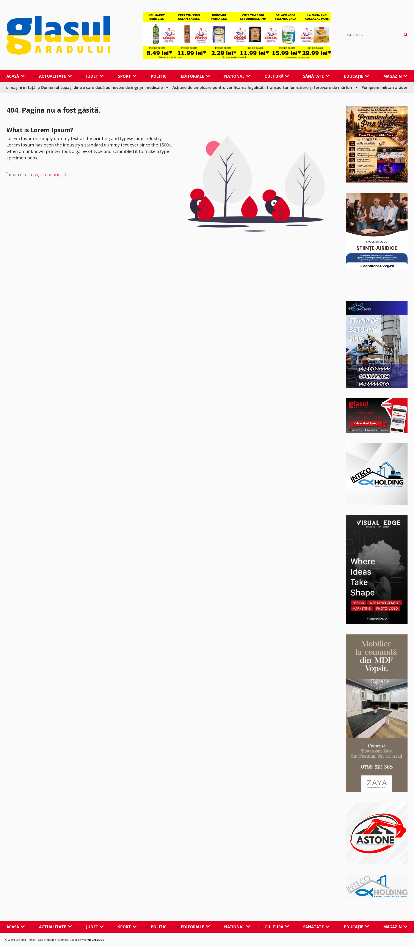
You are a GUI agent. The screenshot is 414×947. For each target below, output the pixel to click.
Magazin (392, 76)
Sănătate (313, 76)
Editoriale (192, 76)
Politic (158, 76)
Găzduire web (78, 940)
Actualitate (52, 76)
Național (234, 76)
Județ (92, 76)
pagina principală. (50, 175)
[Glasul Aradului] (66, 35)
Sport (124, 76)
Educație (353, 76)
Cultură (274, 76)
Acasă (12, 76)
